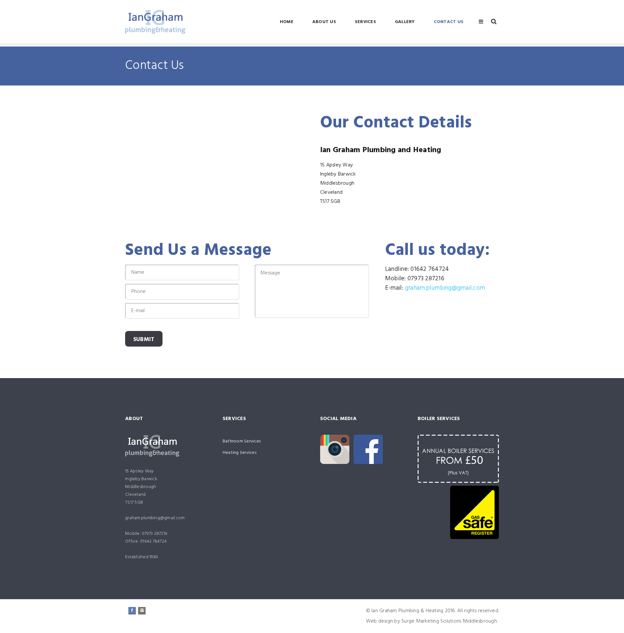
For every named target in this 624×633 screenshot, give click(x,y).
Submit (144, 339)
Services (365, 22)
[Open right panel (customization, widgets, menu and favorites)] (481, 21)
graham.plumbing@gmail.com (445, 288)
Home (286, 22)
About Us (324, 22)
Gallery (405, 22)
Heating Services (239, 452)
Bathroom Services (242, 441)
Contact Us (449, 22)
